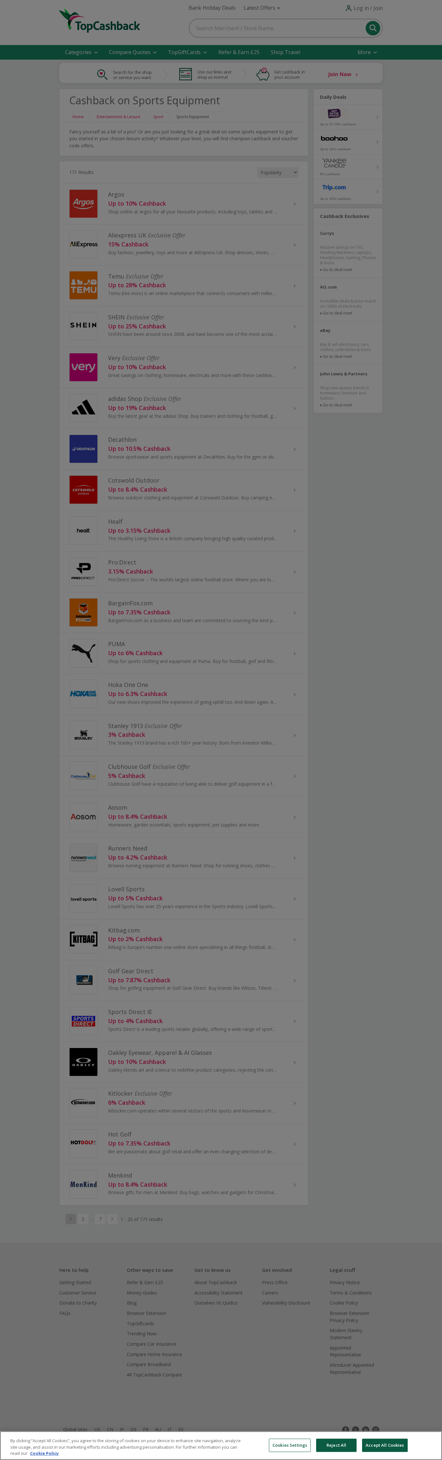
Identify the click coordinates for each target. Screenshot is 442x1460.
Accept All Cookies (385, 1445)
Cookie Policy (44, 1453)
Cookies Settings (289, 1445)
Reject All (336, 1445)
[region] (221, 1445)
